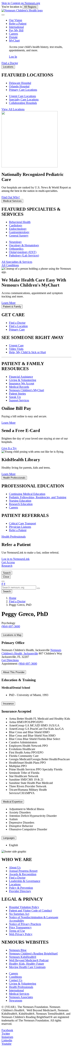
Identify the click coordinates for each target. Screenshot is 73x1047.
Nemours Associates (21, 997)
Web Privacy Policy (20, 934)
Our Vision (15, 20)
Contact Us (15, 980)
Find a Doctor (17, 322)
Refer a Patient (17, 23)
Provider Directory (20, 891)
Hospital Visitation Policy (24, 907)
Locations (15, 884)
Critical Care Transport (22, 523)
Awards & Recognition (22, 874)
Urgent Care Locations (22, 96)
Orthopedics (16, 248)
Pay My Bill (16, 30)
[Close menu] (2, 14)
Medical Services (19, 993)
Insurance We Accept (21, 383)
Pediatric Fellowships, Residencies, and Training (37, 497)
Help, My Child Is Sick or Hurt (27, 352)
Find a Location (18, 326)
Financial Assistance (21, 376)
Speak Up (15, 397)
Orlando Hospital (19, 86)
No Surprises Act (19, 913)
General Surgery (18, 235)
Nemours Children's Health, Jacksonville (31, 651)
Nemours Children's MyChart (26, 390)
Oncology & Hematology (24, 245)
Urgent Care (16, 345)
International (16, 27)
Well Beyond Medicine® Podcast (28, 960)
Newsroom (15, 1000)
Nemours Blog (17, 950)
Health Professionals (21, 987)
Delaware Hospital (20, 83)
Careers (13, 33)
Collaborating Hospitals (23, 102)
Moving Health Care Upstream (27, 967)
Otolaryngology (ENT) (22, 252)
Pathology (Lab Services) (24, 255)
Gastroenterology (19, 232)
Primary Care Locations (23, 89)
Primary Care (17, 329)
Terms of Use (17, 930)
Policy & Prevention (21, 887)
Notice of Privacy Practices (25, 924)
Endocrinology (18, 228)
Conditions (15, 976)
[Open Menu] (2, 581)
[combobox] (18, 587)
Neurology (15, 242)
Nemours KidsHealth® (22, 956)
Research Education (21, 504)
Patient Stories (17, 393)
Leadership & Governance (24, 881)
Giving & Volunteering (22, 380)
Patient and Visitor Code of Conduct (30, 910)
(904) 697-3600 (28, 663)
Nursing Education (20, 500)
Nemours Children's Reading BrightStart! (33, 953)
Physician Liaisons (20, 526)
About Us (15, 867)
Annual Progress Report (23, 870)
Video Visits (16, 348)
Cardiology (15, 225)
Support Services (19, 400)
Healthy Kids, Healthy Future (26, 963)
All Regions (30, 6)
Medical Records (19, 386)
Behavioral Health (20, 222)
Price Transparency (20, 927)
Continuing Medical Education (27, 494)
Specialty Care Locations (24, 99)
